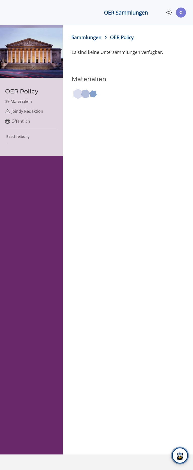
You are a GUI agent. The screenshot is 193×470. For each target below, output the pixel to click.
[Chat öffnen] (180, 455)
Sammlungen (87, 37)
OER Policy (122, 37)
